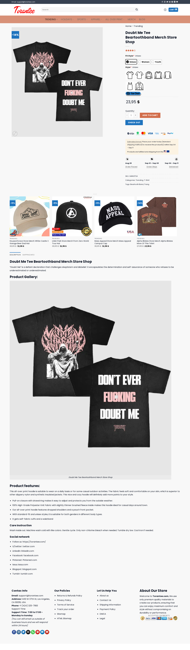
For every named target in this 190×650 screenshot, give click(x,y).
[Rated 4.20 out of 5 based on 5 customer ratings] (151, 50)
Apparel (95, 19)
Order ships (152, 166)
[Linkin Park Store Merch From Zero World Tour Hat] (72, 216)
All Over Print (114, 19)
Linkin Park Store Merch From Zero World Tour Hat (70, 242)
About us (104, 595)
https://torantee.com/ (34, 541)
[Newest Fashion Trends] (24, 9)
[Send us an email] (169, 2)
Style (128, 67)
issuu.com (23, 564)
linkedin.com (27, 550)
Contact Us (105, 600)
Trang (146, 184)
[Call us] (33, 632)
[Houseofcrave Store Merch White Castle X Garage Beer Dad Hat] (30, 216)
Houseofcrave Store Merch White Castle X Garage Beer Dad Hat (29, 242)
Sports (81, 19)
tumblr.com (27, 573)
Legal (102, 618)
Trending (50, 19)
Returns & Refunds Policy (69, 595)
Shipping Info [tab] (28, 255)
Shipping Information (110, 604)
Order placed (131, 166)
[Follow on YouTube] (177, 2)
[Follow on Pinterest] (172, 2)
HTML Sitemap (64, 618)
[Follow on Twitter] (167, 2)
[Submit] (136, 10)
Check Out (134, 122)
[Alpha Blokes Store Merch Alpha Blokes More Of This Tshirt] (157, 216)
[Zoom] (15, 133)
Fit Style (129, 56)
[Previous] (10, 224)
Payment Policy (107, 609)
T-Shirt (146, 180)
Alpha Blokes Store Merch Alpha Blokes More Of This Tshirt (155, 242)
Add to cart (150, 115)
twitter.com (29, 546)
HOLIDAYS (66, 19)
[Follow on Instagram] (164, 2)
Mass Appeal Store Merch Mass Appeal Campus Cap (112, 242)
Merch (132, 19)
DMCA (103, 613)
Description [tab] (15, 255)
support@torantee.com (31, 595)
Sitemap (61, 613)
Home (128, 26)
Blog (142, 19)
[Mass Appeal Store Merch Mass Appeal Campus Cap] (114, 216)
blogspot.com (29, 569)
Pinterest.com (30, 560)
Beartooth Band (136, 184)
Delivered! (173, 166)
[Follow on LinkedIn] (174, 2)
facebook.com (31, 555)
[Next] (177, 224)
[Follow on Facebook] (162, 2)
